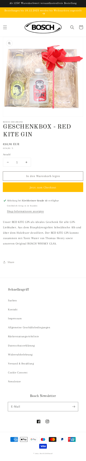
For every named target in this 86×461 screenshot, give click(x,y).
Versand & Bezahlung (21, 363)
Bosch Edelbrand (46, 453)
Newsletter (14, 381)
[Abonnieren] (73, 406)
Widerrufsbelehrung (20, 354)
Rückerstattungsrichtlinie (23, 336)
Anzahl (6, 154)
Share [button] (11, 262)
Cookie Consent (17, 372)
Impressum (15, 318)
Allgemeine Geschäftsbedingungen (29, 327)
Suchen (12, 300)
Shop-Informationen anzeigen (25, 211)
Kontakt (12, 309)
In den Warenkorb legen (43, 176)
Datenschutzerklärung (21, 345)
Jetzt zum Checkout (43, 187)
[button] (5, 27)
